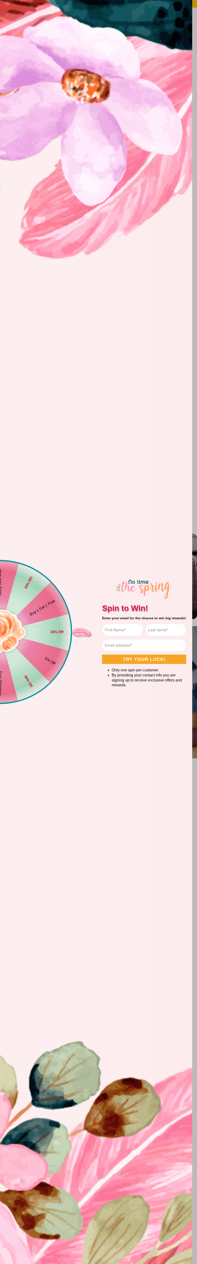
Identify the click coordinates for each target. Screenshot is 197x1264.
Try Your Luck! (144, 659)
